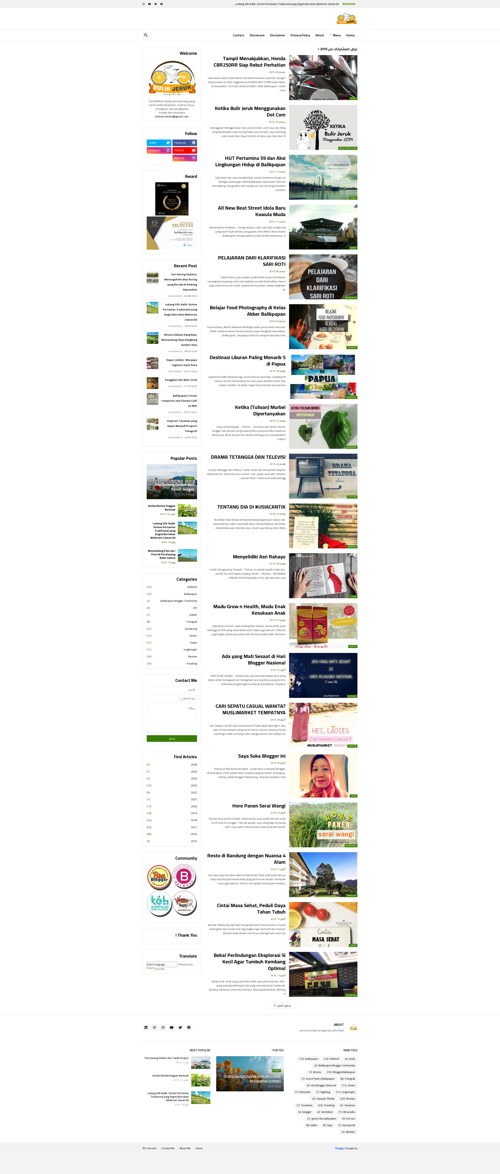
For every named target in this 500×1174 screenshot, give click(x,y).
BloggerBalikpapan (341, 1072)
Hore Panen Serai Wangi (259, 805)
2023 (172, 785)
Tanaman (347, 1105)
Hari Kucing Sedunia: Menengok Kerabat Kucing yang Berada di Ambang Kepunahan (180, 282)
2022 (172, 792)
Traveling (172, 663)
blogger (305, 1111)
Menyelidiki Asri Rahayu (259, 556)
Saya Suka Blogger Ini (262, 756)
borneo (348, 1118)
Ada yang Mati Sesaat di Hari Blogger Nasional (254, 659)
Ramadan (303, 1091)
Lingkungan (172, 649)
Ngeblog (323, 1091)
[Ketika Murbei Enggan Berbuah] (187, 510)
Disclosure (257, 35)
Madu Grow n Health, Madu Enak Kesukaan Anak (249, 609)
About (319, 35)
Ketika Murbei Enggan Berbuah (161, 507)
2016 (172, 834)
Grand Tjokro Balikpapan (318, 1078)
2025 (172, 771)
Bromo (315, 1072)
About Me (185, 1148)
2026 (172, 765)
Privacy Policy (300, 35)
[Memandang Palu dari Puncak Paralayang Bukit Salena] (187, 555)
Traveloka (304, 1105)
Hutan (172, 642)
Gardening (172, 628)
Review (172, 656)
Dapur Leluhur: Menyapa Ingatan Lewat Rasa (181, 362)
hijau (327, 1125)
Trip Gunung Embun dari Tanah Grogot (166, 1058)
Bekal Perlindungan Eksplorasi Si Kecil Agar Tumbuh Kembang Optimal (250, 962)
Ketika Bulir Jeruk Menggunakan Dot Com (250, 111)
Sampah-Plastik (323, 1098)
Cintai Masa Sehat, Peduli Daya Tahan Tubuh (251, 908)
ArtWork (172, 587)
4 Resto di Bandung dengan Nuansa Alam (246, 859)
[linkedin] (146, 1027)
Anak (350, 1058)
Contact (238, 35)
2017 (172, 827)
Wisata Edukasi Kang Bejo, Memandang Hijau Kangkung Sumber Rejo (179, 339)
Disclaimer (277, 35)
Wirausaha (347, 1111)
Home (350, 35)
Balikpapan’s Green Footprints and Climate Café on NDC (179, 400)
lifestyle (348, 1131)
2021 (172, 799)
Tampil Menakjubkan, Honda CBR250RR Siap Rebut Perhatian (250, 61)
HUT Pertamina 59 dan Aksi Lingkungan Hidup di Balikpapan (250, 161)
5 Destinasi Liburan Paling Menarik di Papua (248, 360)
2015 (172, 841)
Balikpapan (172, 593)
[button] (146, 35)
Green (172, 635)
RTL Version (150, 1148)
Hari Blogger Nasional (321, 1085)
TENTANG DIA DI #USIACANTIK (251, 506)
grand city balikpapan (321, 1118)
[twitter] (155, 4)
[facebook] (161, 4)
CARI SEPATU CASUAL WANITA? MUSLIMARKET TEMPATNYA (251, 709)
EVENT (172, 614)
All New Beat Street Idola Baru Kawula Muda (252, 211)
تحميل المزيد (284, 1005)
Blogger (340, 1148)
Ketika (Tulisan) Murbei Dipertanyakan (260, 410)
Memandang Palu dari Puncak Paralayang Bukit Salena (161, 554)
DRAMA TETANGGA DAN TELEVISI (248, 457)
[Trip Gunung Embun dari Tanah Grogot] (200, 1062)
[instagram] (144, 4)
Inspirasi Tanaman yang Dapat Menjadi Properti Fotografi (182, 426)
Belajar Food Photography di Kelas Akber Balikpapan (248, 310)
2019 (172, 813)
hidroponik (346, 1125)
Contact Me (168, 1148)
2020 (172, 806)
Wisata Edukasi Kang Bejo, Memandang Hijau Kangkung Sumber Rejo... (298, 4)
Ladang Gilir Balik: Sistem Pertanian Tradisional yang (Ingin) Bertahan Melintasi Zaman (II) (180, 312)
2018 (172, 820)
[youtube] (149, 4)
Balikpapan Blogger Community (172, 600)
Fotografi (172, 621)
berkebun (325, 1111)
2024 (172, 778)
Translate (159, 968)
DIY (172, 607)
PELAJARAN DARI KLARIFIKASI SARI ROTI (252, 261)
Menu (337, 35)
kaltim (311, 1125)
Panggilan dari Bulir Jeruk (181, 379)
